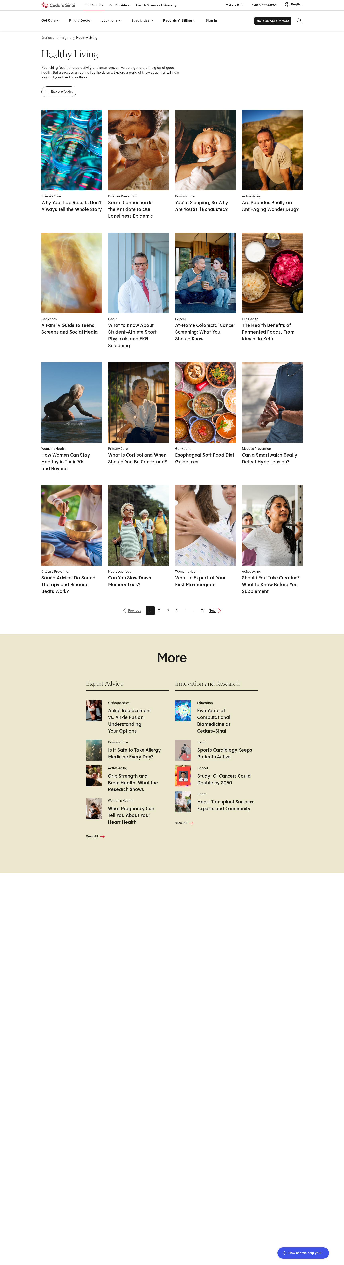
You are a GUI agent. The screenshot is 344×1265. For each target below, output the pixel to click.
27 (203, 610)
